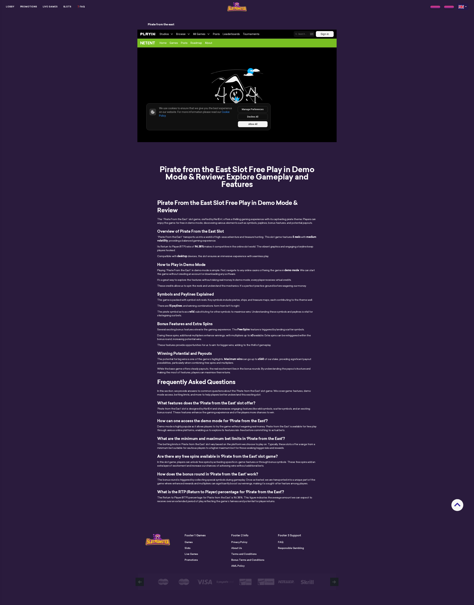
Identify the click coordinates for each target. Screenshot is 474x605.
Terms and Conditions (244, 554)
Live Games (50, 6)
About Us (236, 548)
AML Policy (238, 565)
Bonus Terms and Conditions (247, 560)
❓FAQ (81, 6)
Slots (67, 6)
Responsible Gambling (291, 548)
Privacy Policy (239, 542)
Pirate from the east (161, 24)
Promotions (28, 6)
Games (189, 542)
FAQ (280, 542)
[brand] (435, 7)
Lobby (10, 6)
